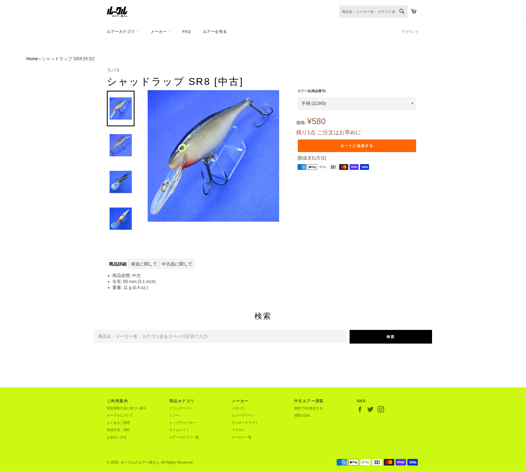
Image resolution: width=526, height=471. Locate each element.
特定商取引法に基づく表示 (126, 408)
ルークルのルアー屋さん (140, 462)
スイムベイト (179, 430)
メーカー (159, 31)
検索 (391, 337)
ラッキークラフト (245, 423)
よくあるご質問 (118, 423)
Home (32, 58)
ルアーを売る (215, 31)
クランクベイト (180, 408)
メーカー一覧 (241, 437)
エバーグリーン (243, 415)
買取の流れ (302, 415)
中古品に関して (177, 264)
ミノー (174, 415)
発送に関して (144, 264)
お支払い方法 (117, 437)
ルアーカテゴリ (121, 31)
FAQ (186, 31)
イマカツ (238, 430)
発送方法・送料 (118, 430)
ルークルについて (120, 415)
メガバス (238, 408)
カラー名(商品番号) (312, 91)
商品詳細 (118, 264)
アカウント (410, 32)
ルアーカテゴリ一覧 (184, 437)
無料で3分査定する (308, 408)
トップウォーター (182, 423)
